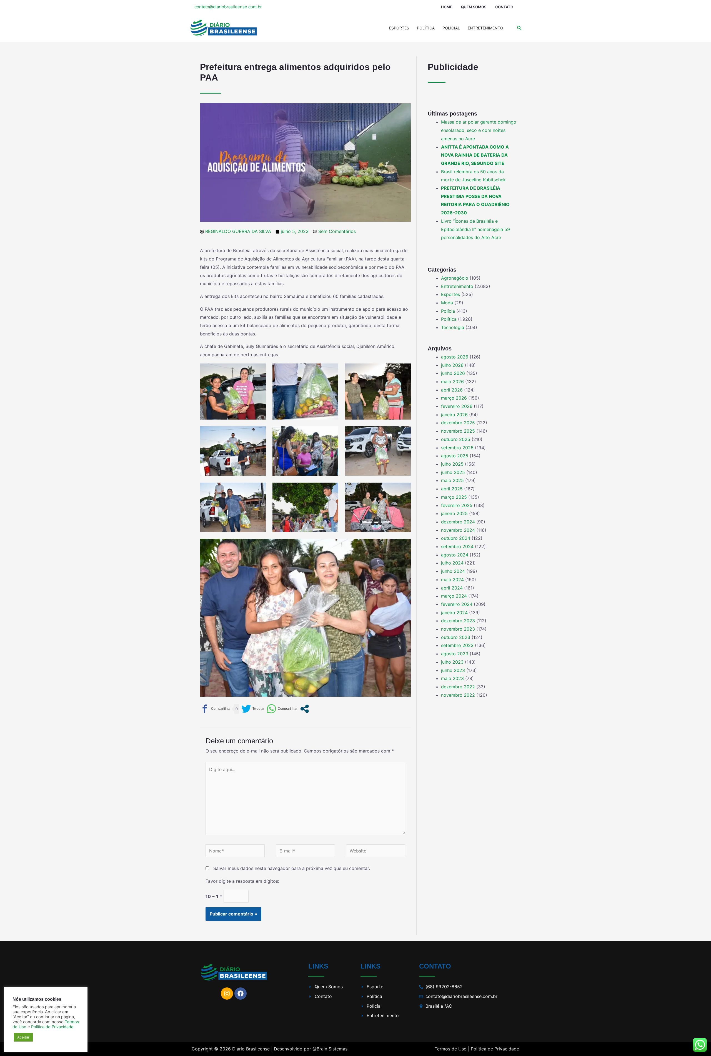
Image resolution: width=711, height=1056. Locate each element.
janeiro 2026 (454, 414)
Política (426, 28)
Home (446, 7)
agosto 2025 (454, 455)
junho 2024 (453, 571)
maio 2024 (452, 579)
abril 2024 (452, 588)
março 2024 (454, 596)
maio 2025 (452, 480)
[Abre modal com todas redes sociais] (304, 709)
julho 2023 (452, 662)
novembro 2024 (458, 530)
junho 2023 (453, 670)
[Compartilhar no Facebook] (215, 709)
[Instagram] (227, 993)
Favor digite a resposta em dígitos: (242, 881)
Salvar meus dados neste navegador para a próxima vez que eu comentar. (291, 868)
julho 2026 (452, 365)
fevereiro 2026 (456, 406)
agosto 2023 (454, 653)
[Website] (375, 852)
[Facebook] (240, 993)
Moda (447, 302)
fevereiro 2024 (456, 604)
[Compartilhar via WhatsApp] (282, 709)
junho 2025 (453, 472)
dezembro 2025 (458, 422)
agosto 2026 (454, 357)
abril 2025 (452, 488)
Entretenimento (485, 28)
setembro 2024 (457, 546)
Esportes (399, 28)
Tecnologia (452, 327)
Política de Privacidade (495, 1049)
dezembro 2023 (458, 620)
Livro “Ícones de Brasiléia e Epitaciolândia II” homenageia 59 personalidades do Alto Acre (475, 229)
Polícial (451, 28)
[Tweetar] (252, 709)
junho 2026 (453, 373)
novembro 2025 (458, 431)
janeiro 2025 (454, 513)
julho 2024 (452, 563)
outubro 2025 (455, 439)
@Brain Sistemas (329, 1049)
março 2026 (454, 398)
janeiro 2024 (454, 612)
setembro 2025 (457, 447)
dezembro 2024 (458, 522)
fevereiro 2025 (456, 505)
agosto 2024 (454, 555)
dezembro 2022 (458, 686)
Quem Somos (473, 7)
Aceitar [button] (23, 1037)
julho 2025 (452, 464)
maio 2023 (452, 678)
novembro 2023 (458, 629)
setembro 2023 (457, 645)
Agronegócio (454, 278)
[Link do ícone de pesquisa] (519, 28)
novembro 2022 (458, 695)
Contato (504, 7)
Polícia (448, 311)
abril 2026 (452, 390)
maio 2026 (452, 381)
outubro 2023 (455, 637)
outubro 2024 (455, 538)
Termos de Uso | (452, 1049)
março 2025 (454, 497)
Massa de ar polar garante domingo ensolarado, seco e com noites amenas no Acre (478, 130)
